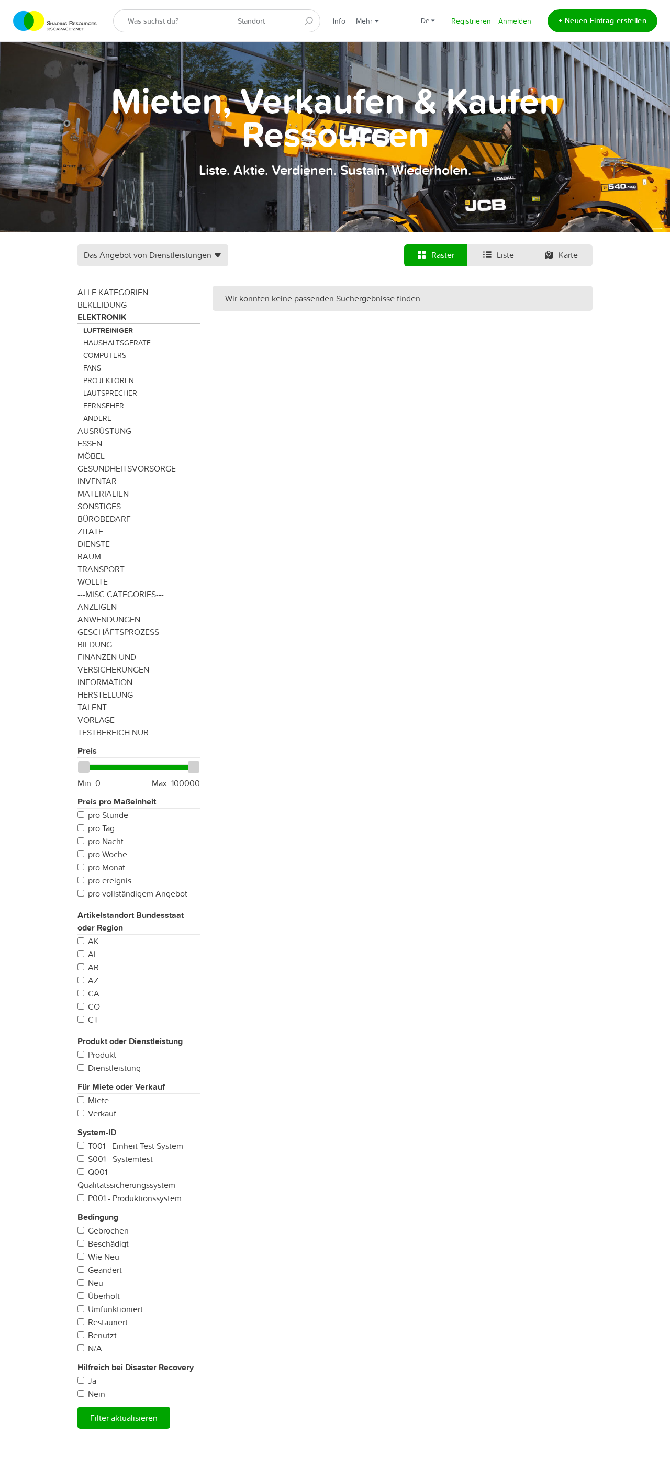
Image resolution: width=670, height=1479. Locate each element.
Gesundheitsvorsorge (126, 468)
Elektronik (101, 317)
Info (339, 21)
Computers (104, 355)
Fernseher (103, 405)
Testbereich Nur (113, 732)
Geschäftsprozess (118, 631)
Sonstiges (99, 506)
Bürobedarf (104, 518)
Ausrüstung (104, 430)
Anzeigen (97, 606)
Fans (92, 368)
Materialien (103, 493)
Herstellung (105, 694)
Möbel (91, 456)
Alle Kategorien (112, 292)
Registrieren (471, 21)
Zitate (90, 531)
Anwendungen (108, 619)
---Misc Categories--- (120, 594)
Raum (89, 556)
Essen (89, 443)
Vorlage (96, 719)
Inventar (97, 481)
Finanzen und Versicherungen (113, 663)
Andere (97, 418)
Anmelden (514, 21)
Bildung (94, 644)
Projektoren (108, 380)
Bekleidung (102, 304)
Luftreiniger (108, 330)
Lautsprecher (110, 393)
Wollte (92, 581)
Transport (101, 569)
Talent (92, 707)
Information (104, 682)
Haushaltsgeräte (117, 343)
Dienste (93, 544)
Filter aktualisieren (124, 1418)
